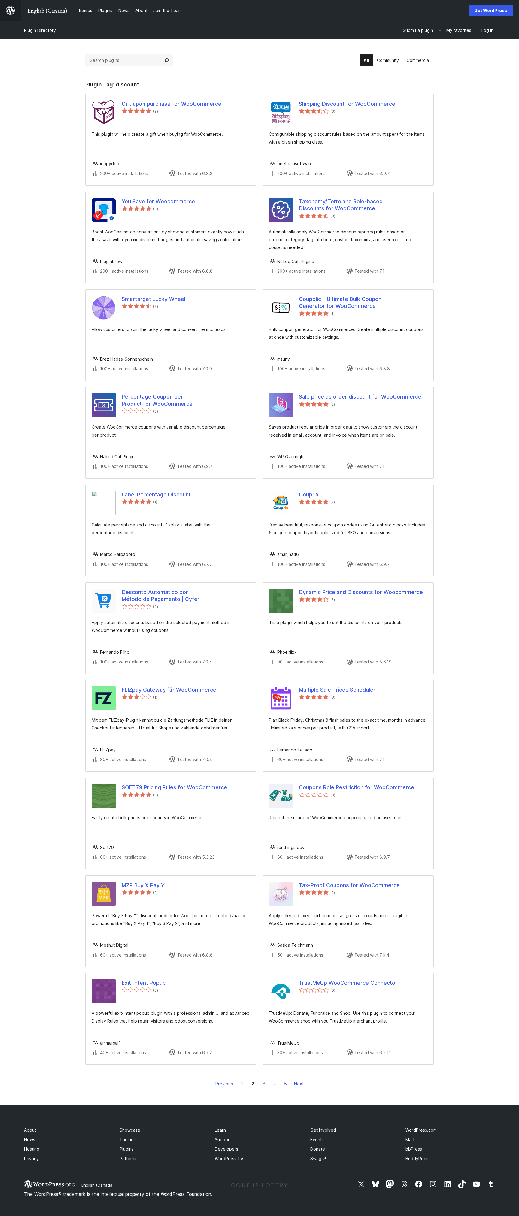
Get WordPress (490, 10)
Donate (317, 1148)
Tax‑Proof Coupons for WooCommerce (349, 885)
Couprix (309, 494)
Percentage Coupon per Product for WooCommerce (157, 400)
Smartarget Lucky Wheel (153, 299)
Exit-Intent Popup (144, 983)
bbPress (413, 1148)
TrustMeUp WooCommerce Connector (348, 983)
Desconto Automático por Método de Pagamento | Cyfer (160, 595)
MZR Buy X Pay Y (143, 885)
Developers (226, 1148)
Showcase (130, 1130)
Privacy (31, 1158)
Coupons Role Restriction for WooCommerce (356, 787)
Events (317, 1139)
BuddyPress (417, 1158)
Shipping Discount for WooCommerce (347, 104)
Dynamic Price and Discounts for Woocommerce (361, 592)
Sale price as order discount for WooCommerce (360, 396)
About (30, 1130)
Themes (128, 1139)
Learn (220, 1130)
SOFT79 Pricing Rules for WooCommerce (174, 787)
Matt (409, 1139)
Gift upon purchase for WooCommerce (171, 104)
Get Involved (323, 1130)
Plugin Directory (40, 30)
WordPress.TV (229, 1158)
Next (299, 1083)
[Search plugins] (167, 60)
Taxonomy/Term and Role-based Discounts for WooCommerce (341, 204)
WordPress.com (421, 1130)
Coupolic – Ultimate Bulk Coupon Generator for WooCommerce (340, 302)
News (29, 1139)
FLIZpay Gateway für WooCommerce (169, 690)
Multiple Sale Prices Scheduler (337, 690)
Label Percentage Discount (156, 494)
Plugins (127, 1148)
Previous (224, 1083)
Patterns (128, 1158)
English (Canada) (97, 1185)
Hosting (31, 1148)
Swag (318, 1158)
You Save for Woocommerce (158, 201)
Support (223, 1139)
